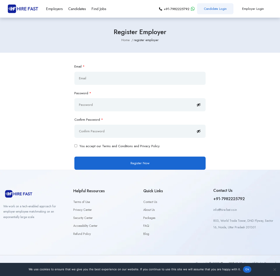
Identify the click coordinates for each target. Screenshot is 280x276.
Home (125, 40)
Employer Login (253, 8)
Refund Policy (82, 234)
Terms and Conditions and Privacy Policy (131, 146)
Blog (146, 234)
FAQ (146, 226)
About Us (149, 210)
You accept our (119, 146)
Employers (54, 8)
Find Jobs (98, 8)
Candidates (77, 8)
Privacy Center (82, 210)
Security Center (83, 218)
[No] (274, 269)
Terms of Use (81, 202)
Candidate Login (215, 8)
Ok (247, 269)
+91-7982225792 (229, 199)
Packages (149, 218)
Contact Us (150, 202)
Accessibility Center (85, 226)
